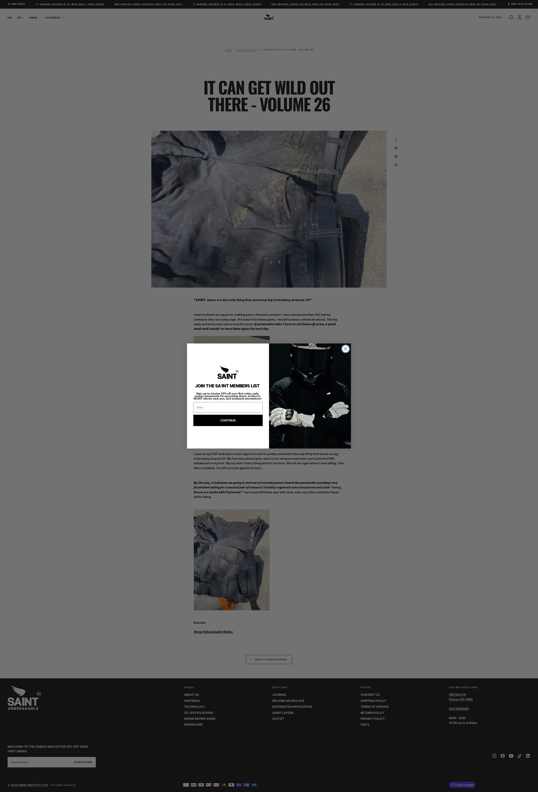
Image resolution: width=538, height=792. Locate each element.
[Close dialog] (345, 349)
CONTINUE (228, 420)
